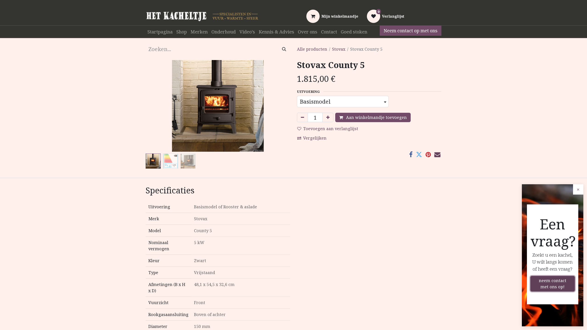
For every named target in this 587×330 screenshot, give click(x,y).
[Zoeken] (284, 49)
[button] (156, 105)
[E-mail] (437, 154)
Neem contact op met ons (410, 31)
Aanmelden (425, 16)
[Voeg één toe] (327, 117)
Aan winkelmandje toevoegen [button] (376, 117)
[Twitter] (419, 154)
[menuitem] (160, 32)
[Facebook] (411, 154)
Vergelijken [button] (315, 138)
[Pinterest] (428, 154)
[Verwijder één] (302, 117)
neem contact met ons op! (552, 283)
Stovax (338, 49)
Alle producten (312, 49)
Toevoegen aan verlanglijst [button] (330, 128)
